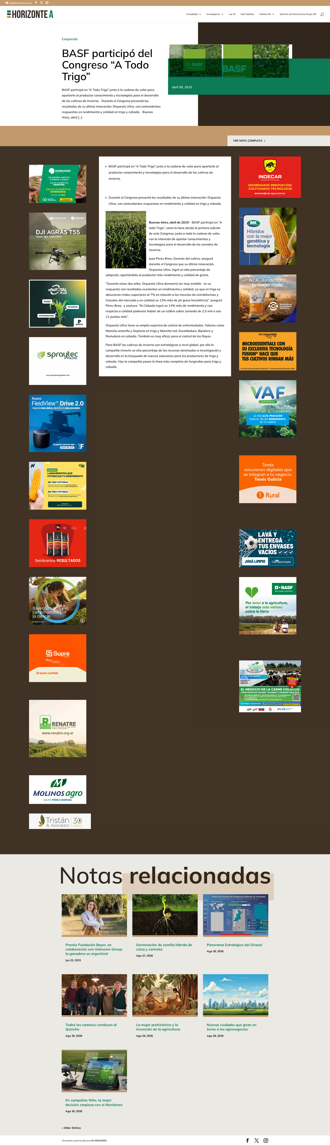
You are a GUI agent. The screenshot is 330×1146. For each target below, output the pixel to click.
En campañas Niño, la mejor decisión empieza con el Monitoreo (94, 1102)
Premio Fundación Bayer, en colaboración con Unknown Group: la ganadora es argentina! (94, 949)
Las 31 (232, 14)
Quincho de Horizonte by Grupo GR (298, 14)
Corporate (70, 39)
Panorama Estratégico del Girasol (234, 945)
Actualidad (192, 14)
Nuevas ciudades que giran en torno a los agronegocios (231, 1027)
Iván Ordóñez (247, 14)
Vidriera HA (265, 14)
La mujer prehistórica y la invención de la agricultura (158, 1027)
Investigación (213, 14)
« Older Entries (71, 1128)
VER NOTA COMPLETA (247, 140)
